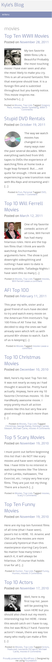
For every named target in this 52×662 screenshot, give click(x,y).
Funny (45, 571)
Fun (20, 192)
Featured (12, 649)
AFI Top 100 (16, 290)
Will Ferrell (17, 281)
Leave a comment (33, 281)
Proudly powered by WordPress (19, 658)
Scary (20, 495)
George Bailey (24, 426)
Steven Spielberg (30, 107)
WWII (42, 107)
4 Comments (43, 428)
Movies (18, 105)
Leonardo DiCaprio (28, 649)
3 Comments (35, 573)
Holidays (37, 426)
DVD (43, 192)
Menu (6, 14)
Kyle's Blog (12, 5)
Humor (19, 571)
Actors (45, 646)
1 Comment (31, 194)
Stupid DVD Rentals (24, 119)
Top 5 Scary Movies (24, 437)
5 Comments (30, 495)
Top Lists (27, 105)
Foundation (31, 660)
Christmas (10, 426)
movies (16, 107)
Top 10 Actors (18, 582)
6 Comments (34, 651)
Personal (27, 192)
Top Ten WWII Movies (26, 36)
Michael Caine (20, 428)
